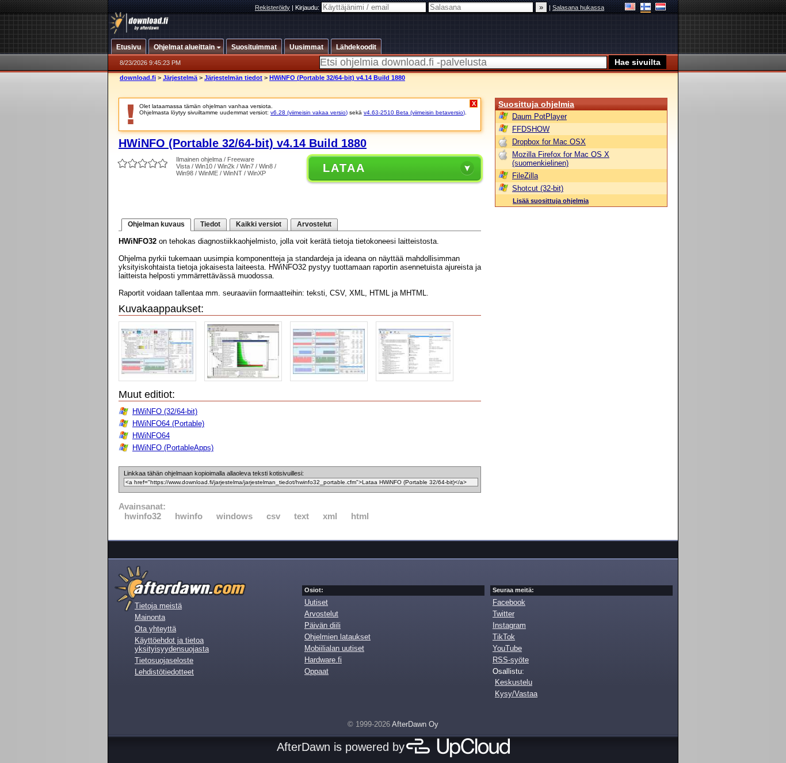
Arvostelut (314, 224)
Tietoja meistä (158, 605)
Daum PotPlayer (539, 116)
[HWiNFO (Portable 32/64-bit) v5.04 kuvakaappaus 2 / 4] (246, 378)
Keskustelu (513, 682)
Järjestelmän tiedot (233, 77)
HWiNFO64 (151, 435)
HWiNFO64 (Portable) (168, 423)
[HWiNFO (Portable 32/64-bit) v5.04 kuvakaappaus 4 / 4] (417, 378)
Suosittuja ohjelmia (536, 104)
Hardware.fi (323, 659)
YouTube (507, 648)
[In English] (630, 8)
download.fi (138, 77)
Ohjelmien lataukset (337, 636)
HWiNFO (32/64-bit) (164, 411)
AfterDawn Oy (415, 724)
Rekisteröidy (272, 7)
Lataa (344, 168)
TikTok (504, 636)
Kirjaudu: (308, 7)
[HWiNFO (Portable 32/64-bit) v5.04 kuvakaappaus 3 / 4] (331, 378)
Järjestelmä (180, 77)
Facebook (509, 602)
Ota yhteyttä (155, 628)
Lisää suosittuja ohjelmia (551, 200)
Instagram (509, 625)
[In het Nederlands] (660, 8)
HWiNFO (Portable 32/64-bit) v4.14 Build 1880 (337, 77)
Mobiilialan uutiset (334, 648)
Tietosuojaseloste (164, 660)
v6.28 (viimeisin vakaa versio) (309, 112)
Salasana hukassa (578, 7)
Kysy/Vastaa (516, 693)
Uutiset (316, 602)
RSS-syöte (511, 659)
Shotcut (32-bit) (537, 188)
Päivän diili (322, 625)
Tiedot (210, 224)
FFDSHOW (531, 129)
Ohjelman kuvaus (156, 224)
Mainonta (150, 617)
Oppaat (316, 671)
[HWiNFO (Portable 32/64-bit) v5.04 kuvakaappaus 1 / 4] (160, 378)
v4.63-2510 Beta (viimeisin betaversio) (414, 112)
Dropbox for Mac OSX (549, 141)
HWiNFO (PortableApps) (172, 447)
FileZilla (525, 175)
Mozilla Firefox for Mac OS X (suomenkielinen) (560, 158)
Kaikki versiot (258, 224)
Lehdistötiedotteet (164, 672)
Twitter (503, 613)
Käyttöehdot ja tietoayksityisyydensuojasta (172, 644)
